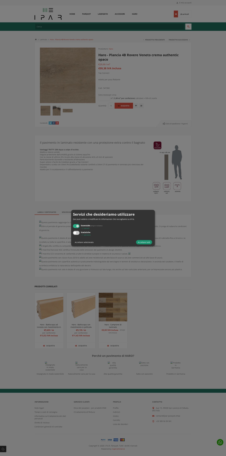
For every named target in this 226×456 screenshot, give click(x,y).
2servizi (85, 228)
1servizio (86, 235)
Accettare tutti (144, 242)
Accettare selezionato (84, 242)
